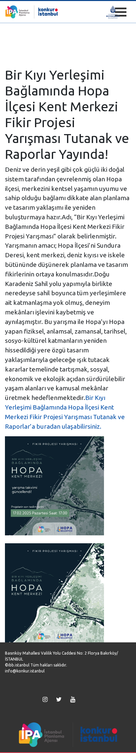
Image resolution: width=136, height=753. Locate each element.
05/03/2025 (19, 60)
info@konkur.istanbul (25, 671)
